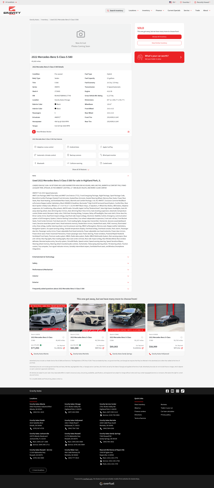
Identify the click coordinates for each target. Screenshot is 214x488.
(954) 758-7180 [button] (73, 428)
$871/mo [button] (178, 347)
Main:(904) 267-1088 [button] (40, 442)
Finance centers (140, 411)
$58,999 (153, 346)
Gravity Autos (34, 19)
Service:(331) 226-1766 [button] (111, 461)
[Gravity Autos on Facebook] (166, 390)
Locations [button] (132, 10)
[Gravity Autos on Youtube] (171, 390)
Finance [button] (159, 10)
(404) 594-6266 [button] (108, 428)
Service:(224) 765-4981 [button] (111, 415)
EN (174, 2)
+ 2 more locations (38, 470)
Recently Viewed (203, 2)
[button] (10, 2)
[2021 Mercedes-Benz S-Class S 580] (166, 318)
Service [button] (186, 10)
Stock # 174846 (114, 334)
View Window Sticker (44, 131)
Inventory (44, 19)
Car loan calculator (167, 411)
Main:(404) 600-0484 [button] (75, 442)
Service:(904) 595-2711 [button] (41, 444)
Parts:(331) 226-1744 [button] (110, 464)
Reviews (164, 404)
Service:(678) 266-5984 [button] (76, 444)
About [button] (205, 10)
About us (138, 408)
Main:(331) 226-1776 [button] (110, 458)
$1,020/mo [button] (138, 347)
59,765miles (178, 340)
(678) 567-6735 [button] (38, 428)
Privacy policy (166, 415)
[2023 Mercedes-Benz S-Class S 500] (87, 318)
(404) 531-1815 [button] (38, 412)
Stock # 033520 (153, 334)
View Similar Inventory (159, 43)
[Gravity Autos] (12, 10)
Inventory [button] (146, 10)
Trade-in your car (167, 408)
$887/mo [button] (99, 347)
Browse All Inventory (159, 37)
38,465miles (60, 340)
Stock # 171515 (74, 334)
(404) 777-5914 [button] (73, 458)
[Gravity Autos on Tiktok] (181, 390)
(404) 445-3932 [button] (108, 442)
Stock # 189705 (35, 334)
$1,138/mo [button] (59, 347)
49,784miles (99, 340)
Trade (197, 10)
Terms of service (140, 418)
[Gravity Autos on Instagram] (176, 390)
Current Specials (174, 10)
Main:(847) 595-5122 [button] (110, 412)
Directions (138, 415)
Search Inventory (116, 10)
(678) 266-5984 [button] (38, 458)
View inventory (140, 404)
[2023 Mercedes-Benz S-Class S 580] (48, 318)
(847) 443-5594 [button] (73, 412)
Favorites (186, 2)
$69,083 (114, 346)
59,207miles (139, 340)
